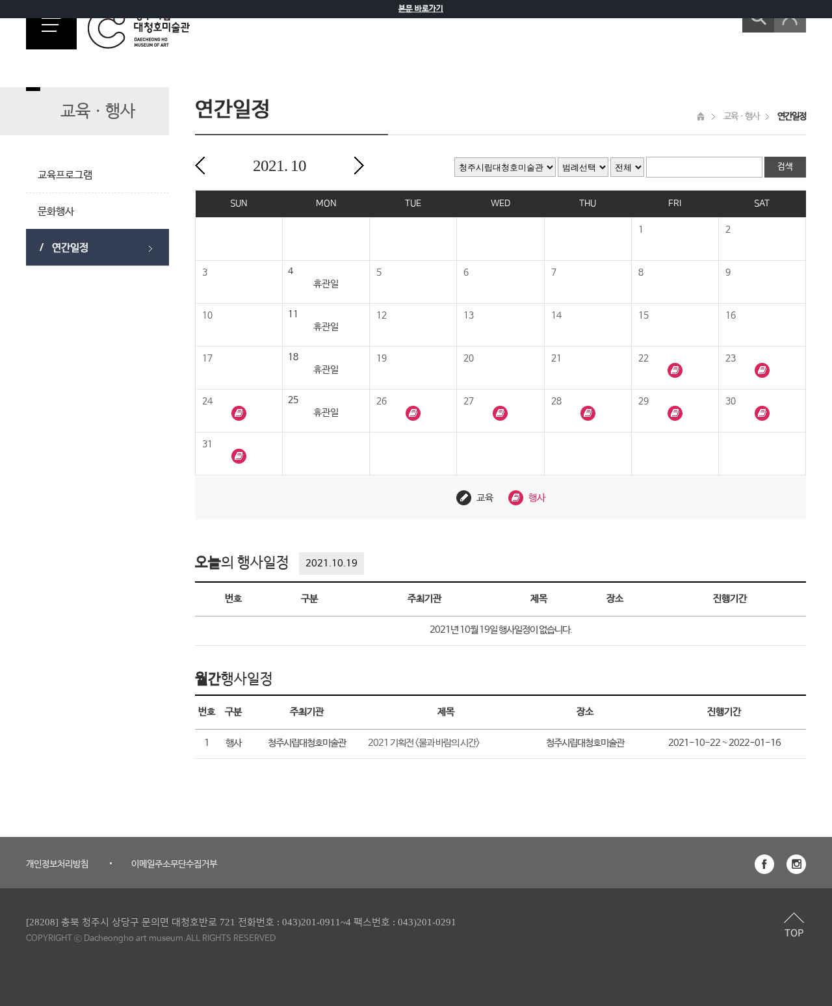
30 (730, 401)
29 (643, 401)
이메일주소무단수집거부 (174, 864)
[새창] (764, 864)
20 (468, 358)
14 (556, 315)
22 (643, 358)
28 (556, 401)
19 (381, 358)
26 (381, 401)
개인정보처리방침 (57, 864)
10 (207, 315)
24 (207, 401)
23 (730, 358)
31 (207, 444)
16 (730, 315)
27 (468, 401)
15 (643, 315)
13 (468, 315)
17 (207, 358)
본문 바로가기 (420, 9)
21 (556, 358)
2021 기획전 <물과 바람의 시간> (424, 742)
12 (381, 315)
